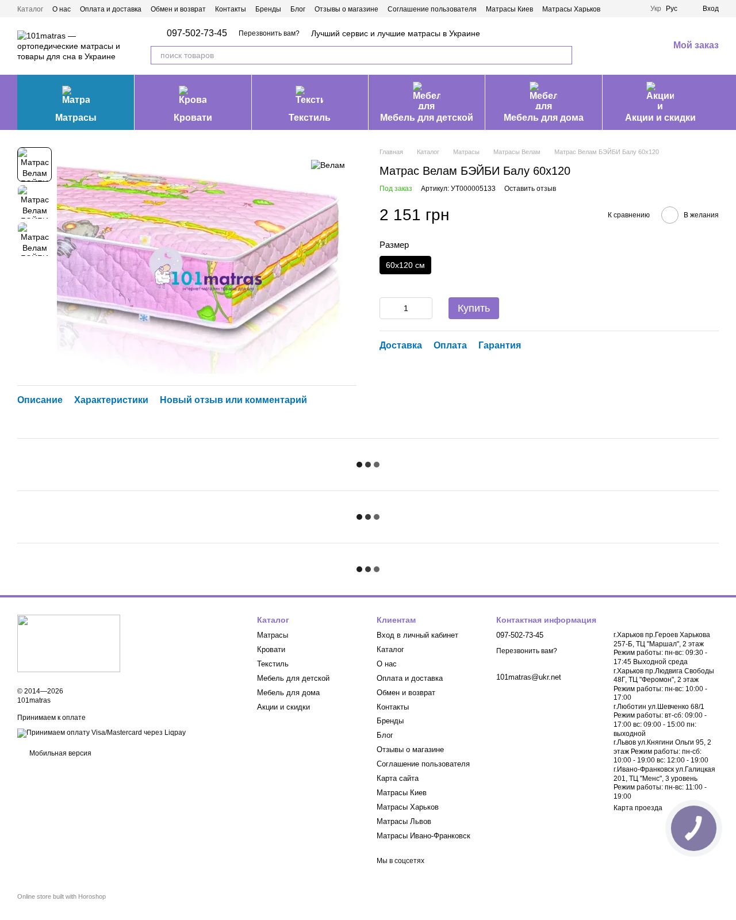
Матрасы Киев (509, 9)
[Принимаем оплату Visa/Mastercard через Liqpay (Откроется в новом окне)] (101, 733)
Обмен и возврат (178, 9)
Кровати (193, 117)
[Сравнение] (600, 46)
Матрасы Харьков (571, 9)
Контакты (230, 9)
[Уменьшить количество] (388, 308)
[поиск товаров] (563, 55)
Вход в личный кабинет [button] (417, 635)
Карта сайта (398, 778)
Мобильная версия (59, 753)
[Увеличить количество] (424, 308)
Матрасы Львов (404, 821)
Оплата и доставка (110, 9)
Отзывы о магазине (346, 9)
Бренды (268, 9)
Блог (297, 9)
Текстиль (310, 117)
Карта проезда (638, 808)
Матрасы (76, 117)
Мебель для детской (426, 117)
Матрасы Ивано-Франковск (423, 835)
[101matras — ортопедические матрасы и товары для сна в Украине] (68, 643)
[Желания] (629, 46)
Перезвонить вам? (269, 33)
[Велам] (328, 164)
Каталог (30, 9)
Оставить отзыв (530, 189)
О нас (61, 9)
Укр (655, 8)
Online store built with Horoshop (61, 896)
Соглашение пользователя (432, 9)
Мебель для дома (544, 117)
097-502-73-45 (197, 33)
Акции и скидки (660, 117)
